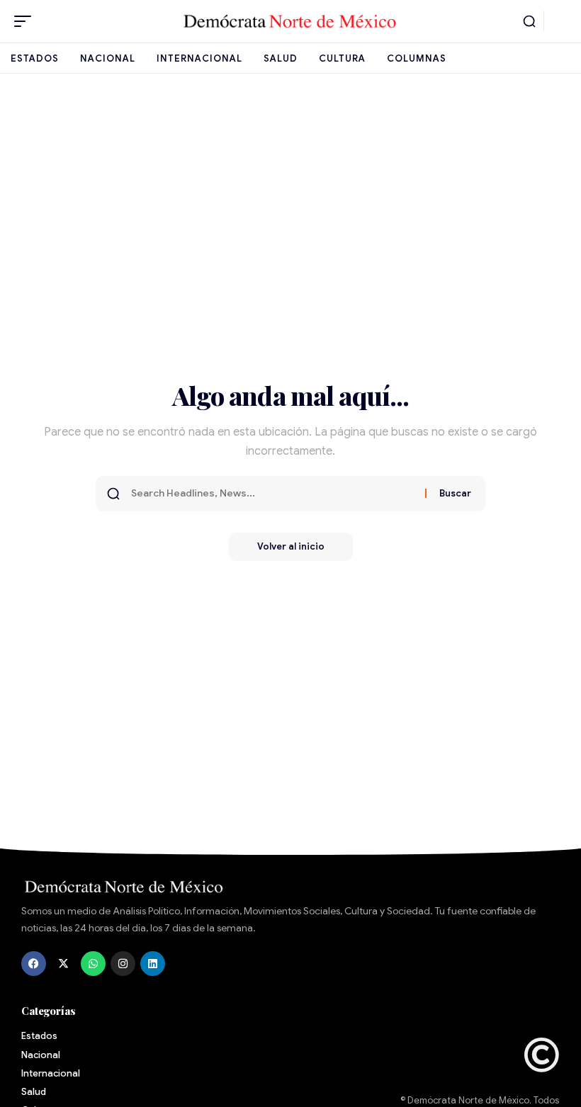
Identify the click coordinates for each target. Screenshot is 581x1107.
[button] (26, 21)
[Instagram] (123, 963)
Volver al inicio (291, 546)
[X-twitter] (63, 963)
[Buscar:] (272, 493)
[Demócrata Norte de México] (290, 20)
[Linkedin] (152, 963)
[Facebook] (33, 963)
